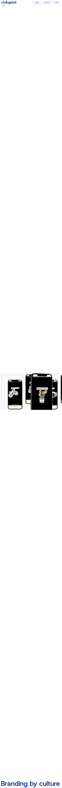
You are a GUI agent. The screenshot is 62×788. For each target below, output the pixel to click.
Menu (56, 2)
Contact (47, 2)
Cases (37, 2)
